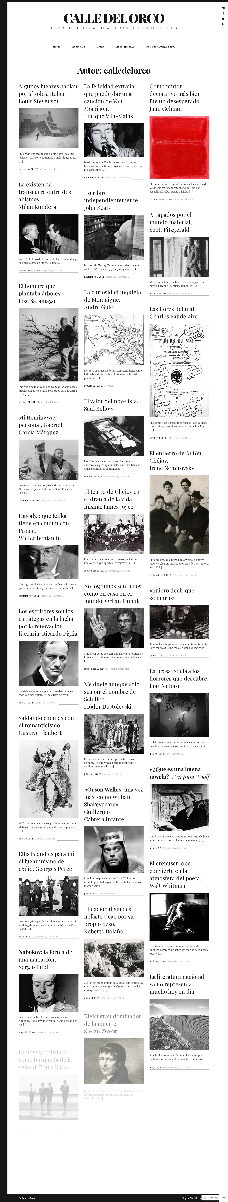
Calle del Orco (113, 17)
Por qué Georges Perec (160, 46)
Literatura (53, 169)
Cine (44, 169)
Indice (101, 46)
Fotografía (112, 177)
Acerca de (78, 46)
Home (56, 46)
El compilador (125, 46)
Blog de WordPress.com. (195, 1198)
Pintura (189, 199)
